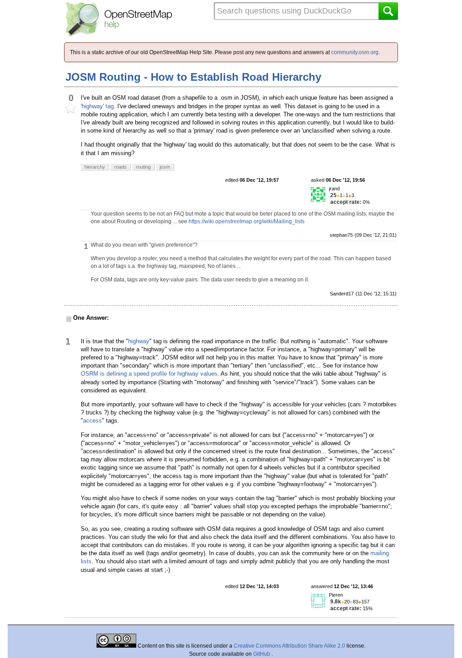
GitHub (262, 654)
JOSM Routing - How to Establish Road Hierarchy (193, 77)
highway (138, 341)
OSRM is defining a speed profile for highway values (149, 373)
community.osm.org (355, 52)
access (92, 420)
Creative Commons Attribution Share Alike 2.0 (289, 646)
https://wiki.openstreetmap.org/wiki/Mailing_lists (247, 221)
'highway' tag (97, 106)
